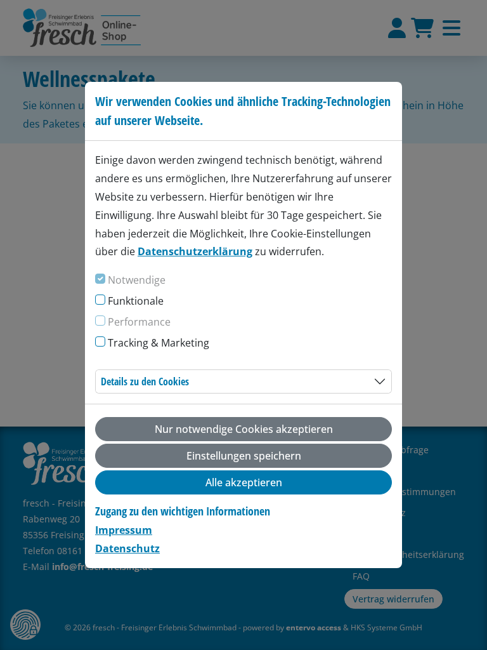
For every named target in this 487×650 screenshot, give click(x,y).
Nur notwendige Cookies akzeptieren (244, 429)
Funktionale (136, 301)
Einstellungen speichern (243, 456)
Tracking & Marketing (158, 343)
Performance (139, 322)
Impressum (123, 530)
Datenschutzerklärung (195, 251)
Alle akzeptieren (243, 482)
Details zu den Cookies (145, 381)
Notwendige (137, 280)
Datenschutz (127, 548)
